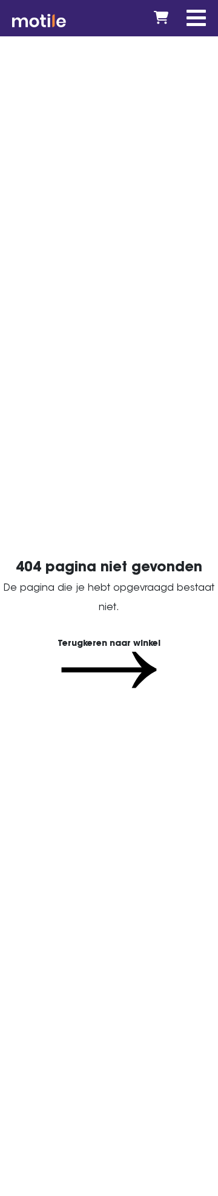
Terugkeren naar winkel (109, 642)
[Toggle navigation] (196, 18)
